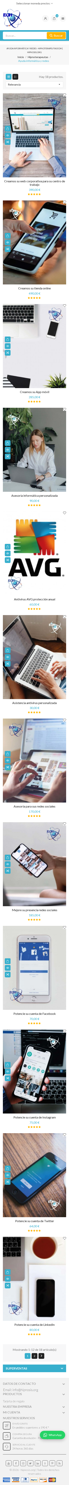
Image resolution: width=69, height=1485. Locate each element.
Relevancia (34, 84)
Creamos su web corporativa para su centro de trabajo (34, 182)
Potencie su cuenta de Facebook (34, 1013)
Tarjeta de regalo (14, 1401)
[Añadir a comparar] (8, 142)
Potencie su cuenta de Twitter (34, 1221)
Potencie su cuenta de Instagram (34, 1117)
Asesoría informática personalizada (34, 495)
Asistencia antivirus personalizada (34, 703)
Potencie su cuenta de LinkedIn (34, 1324)
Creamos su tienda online (34, 288)
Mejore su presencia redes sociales (34, 910)
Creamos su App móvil (34, 392)
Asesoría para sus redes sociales (34, 806)
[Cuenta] (45, 18)
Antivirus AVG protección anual (34, 599)
